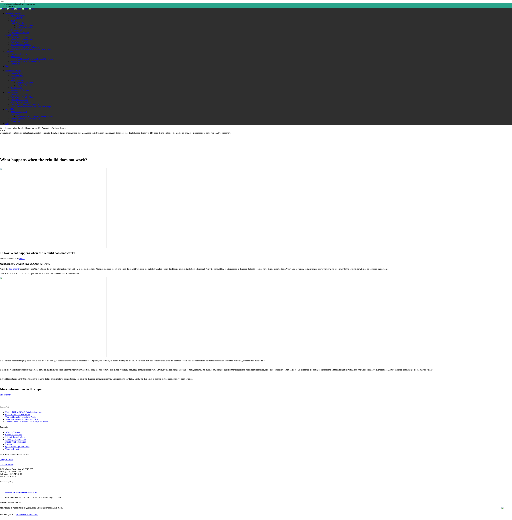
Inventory (9, 444)
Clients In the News (13, 435)
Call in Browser (6, 465)
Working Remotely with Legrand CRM (22, 419)
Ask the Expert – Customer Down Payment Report (26, 422)
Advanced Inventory (14, 432)
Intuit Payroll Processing (15, 442)
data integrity (14, 269)
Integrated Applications (15, 437)
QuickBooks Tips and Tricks (17, 447)
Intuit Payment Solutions (15, 439)
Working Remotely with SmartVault (20, 417)
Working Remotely (13, 449)
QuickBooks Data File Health (17, 414)
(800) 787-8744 (6, 459)
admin (22, 258)
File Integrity (5, 395)
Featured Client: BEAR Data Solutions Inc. (23, 412)
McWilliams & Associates (27, 514)
